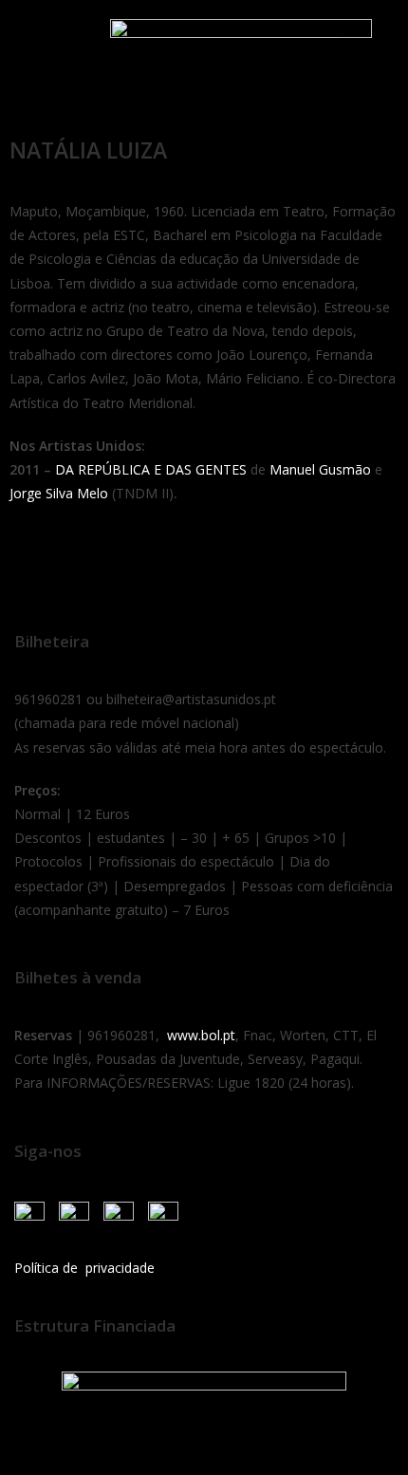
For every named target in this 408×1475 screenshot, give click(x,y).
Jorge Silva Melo (58, 493)
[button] (37, 40)
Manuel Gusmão (320, 469)
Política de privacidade (84, 1268)
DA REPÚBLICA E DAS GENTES (151, 469)
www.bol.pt (201, 1035)
